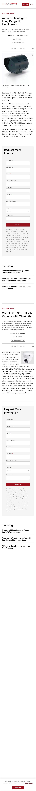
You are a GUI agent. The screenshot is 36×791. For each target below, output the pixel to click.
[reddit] (21, 48)
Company (9, 187)
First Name (10, 160)
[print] (33, 48)
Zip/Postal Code (11, 201)
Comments (9, 215)
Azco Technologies (21, 36)
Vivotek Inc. (22, 333)
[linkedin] (15, 48)
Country (9, 208)
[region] (18, 784)
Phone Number (11, 181)
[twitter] (18, 48)
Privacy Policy (29, 783)
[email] (24, 48)
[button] (3, 4)
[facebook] (12, 48)
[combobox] (18, 211)
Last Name (10, 167)
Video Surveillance (8, 13)
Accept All (18, 787)
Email (8, 174)
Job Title (9, 194)
